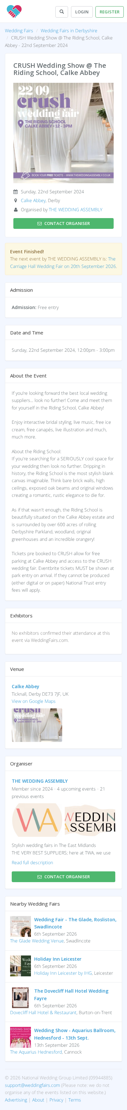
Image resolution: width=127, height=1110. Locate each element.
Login (82, 12)
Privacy (56, 1100)
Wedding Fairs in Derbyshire (69, 30)
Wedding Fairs (19, 30)
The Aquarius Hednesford (36, 1052)
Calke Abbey (33, 200)
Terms (74, 1100)
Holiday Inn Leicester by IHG (63, 973)
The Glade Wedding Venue (37, 941)
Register (110, 12)
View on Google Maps (34, 701)
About (38, 1100)
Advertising (16, 1100)
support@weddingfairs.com (32, 1085)
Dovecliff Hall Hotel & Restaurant (43, 1012)
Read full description (32, 862)
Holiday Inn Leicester (57, 959)
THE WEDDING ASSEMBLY (75, 209)
